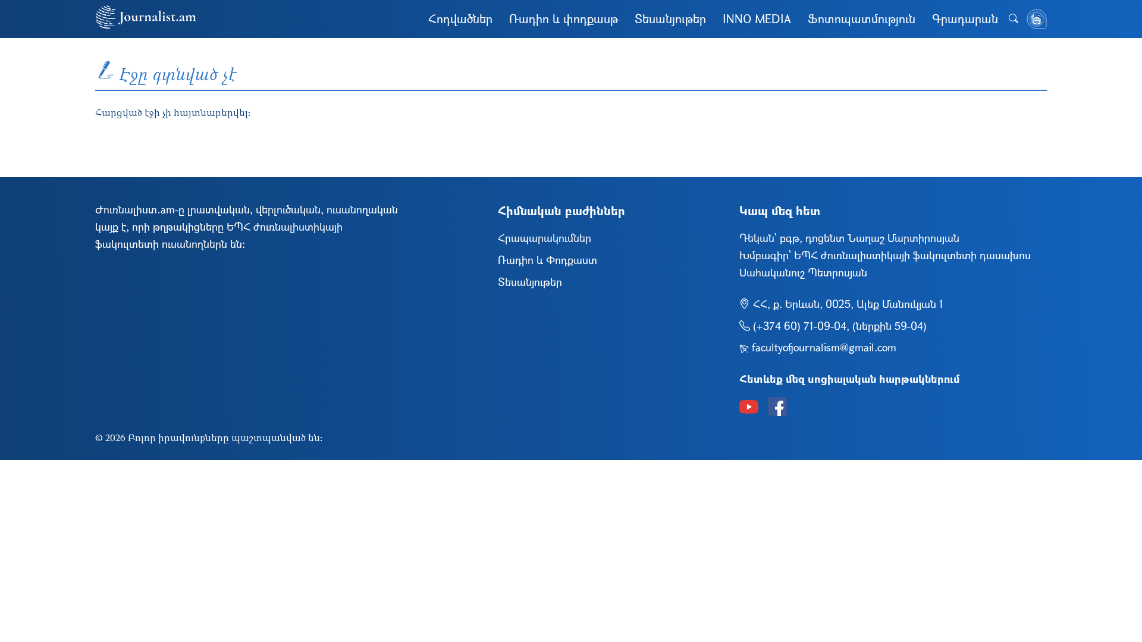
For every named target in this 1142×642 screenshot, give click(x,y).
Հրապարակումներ (544, 238)
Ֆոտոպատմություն (861, 19)
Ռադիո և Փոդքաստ (547, 260)
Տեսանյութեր (670, 19)
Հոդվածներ (460, 19)
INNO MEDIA (757, 19)
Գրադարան (965, 19)
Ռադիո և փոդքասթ (563, 19)
